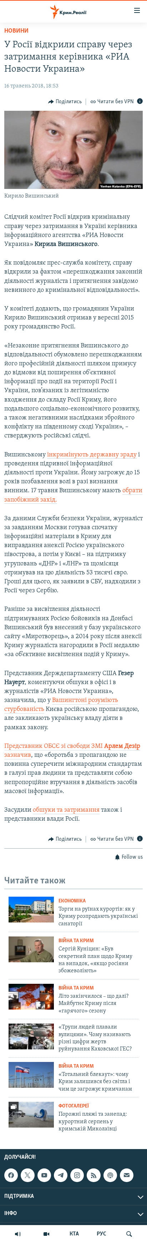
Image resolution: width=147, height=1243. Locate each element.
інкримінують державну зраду (92, 455)
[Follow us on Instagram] (77, 1175)
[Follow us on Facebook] (11, 1175)
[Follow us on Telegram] (60, 1175)
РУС (101, 1234)
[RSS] (93, 1175)
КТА (74, 1234)
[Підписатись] (126, 1175)
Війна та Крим (76, 941)
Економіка (72, 901)
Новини (16, 31)
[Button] (65, 101)
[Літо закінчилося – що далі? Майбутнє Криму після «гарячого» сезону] (31, 997)
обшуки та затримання (66, 810)
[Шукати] (129, 1234)
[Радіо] (18, 1234)
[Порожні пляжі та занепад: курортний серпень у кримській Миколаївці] (31, 1115)
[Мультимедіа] (46, 1234)
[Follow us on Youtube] (44, 1175)
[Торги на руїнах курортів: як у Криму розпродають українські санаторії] (31, 909)
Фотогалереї (74, 1106)
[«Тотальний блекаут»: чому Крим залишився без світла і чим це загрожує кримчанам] (31, 1075)
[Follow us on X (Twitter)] (27, 1175)
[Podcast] (110, 1175)
